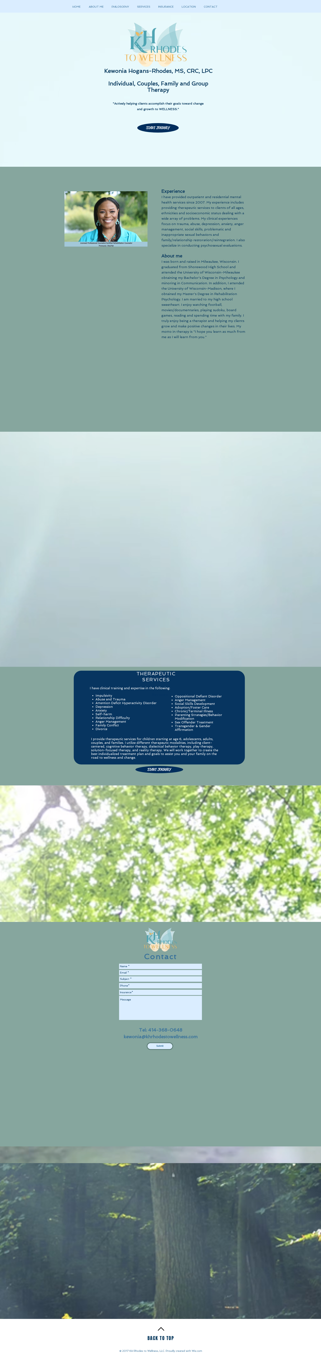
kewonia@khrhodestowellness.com (161, 1036)
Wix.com (197, 1350)
